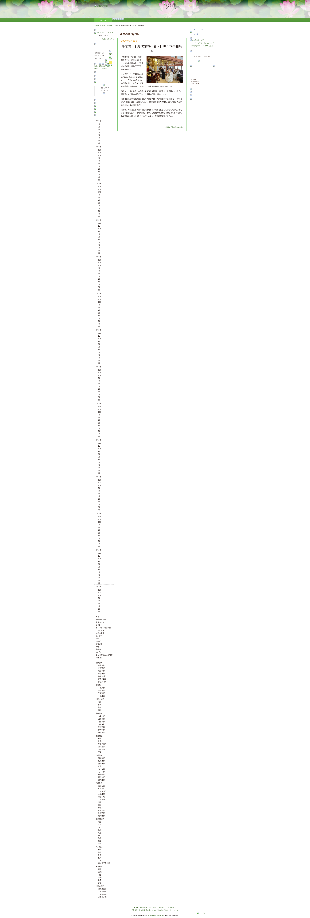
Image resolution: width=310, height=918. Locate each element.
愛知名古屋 (102, 744)
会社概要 (135, 910)
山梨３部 (101, 722)
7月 (99, 127)
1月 (99, 143)
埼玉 (99, 702)
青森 (99, 883)
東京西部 (101, 668)
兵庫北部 (101, 816)
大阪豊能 (101, 799)
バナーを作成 (194, 34)
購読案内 (161, 907)
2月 (99, 140)
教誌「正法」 (152, 907)
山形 (99, 875)
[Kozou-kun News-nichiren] (191, 32)
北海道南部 (102, 894)
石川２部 (101, 772)
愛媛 (99, 841)
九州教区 (99, 847)
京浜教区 (99, 663)
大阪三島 (101, 797)
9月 (99, 158)
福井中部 (101, 774)
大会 (97, 617)
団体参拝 (99, 625)
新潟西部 (101, 761)
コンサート (100, 630)
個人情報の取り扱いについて (148, 910)
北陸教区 (99, 755)
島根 (99, 830)
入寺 (97, 647)
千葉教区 (99, 685)
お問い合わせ (163, 910)
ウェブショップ (171, 907)
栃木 (99, 710)
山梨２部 (101, 719)
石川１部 (101, 769)
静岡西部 (101, 732)
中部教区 (99, 736)
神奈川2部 (102, 679)
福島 (99, 869)
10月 (100, 155)
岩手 (99, 877)
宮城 (99, 872)
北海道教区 (100, 886)
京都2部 (101, 789)
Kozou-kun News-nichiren (197, 30)
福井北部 (101, 780)
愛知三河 (101, 749)
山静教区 (99, 713)
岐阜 (99, 741)
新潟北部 (101, 764)
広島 (99, 825)
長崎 (99, 858)
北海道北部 (102, 897)
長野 (99, 738)
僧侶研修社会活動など (104, 655)
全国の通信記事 (107, 25)
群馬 (99, 705)
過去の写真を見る (108, 39)
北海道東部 (102, 889)
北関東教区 (100, 699)
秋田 (99, 880)
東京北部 (101, 674)
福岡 (99, 850)
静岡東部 (101, 727)
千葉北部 (101, 696)
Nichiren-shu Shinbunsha (156, 915)
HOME (96, 25)
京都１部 (101, 786)
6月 (99, 130)
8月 (99, 124)
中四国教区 (100, 819)
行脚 (97, 639)
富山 (99, 766)
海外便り (99, 658)
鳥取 (99, 833)
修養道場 (99, 644)
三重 (99, 752)
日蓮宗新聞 (143, 907)
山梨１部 (101, 716)
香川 (99, 835)
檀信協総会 (100, 622)
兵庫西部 (101, 813)
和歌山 (100, 808)
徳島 (99, 838)
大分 (99, 860)
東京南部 (101, 671)
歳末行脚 (99, 636)
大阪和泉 (101, 794)
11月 (99, 153)
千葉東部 (101, 688)
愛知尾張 (101, 747)
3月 (99, 138)
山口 (99, 827)
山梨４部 (101, 724)
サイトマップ (174, 910)
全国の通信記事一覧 (174, 127)
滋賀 (99, 802)
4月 (99, 135)
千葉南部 (101, 693)
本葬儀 (98, 649)
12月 (100, 150)
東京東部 (101, 665)
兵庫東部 (101, 810)
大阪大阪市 (102, 791)
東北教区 (99, 867)
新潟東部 (101, 758)
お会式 (98, 641)
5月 (99, 132)
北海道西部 (102, 892)
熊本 (99, 852)
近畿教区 (99, 783)
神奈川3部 (102, 682)
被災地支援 (100, 633)
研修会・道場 (101, 619)
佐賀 (99, 855)
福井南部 (101, 777)
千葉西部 (101, 690)
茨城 (99, 707)
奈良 (99, 805)
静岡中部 (101, 730)
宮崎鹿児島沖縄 (104, 863)
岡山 (99, 822)
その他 (98, 652)
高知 (99, 844)
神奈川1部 (102, 676)
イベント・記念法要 (103, 628)
